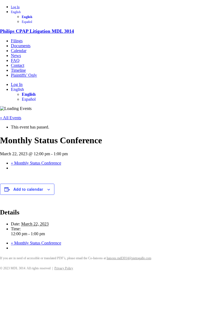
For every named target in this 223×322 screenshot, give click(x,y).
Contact (17, 65)
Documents (20, 45)
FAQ (15, 60)
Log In (15, 7)
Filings (17, 40)
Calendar (18, 50)
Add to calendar (28, 189)
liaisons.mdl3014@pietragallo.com (129, 258)
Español (27, 22)
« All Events (10, 117)
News (16, 55)
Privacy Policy (63, 268)
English (16, 12)
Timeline (18, 70)
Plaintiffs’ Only (24, 75)
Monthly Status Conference (36, 163)
